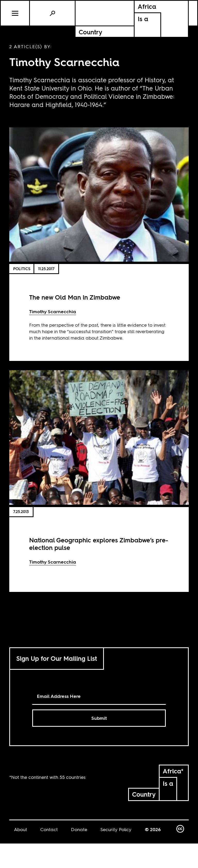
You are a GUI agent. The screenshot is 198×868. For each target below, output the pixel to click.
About (20, 829)
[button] (15, 13)
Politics (21, 268)
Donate (79, 829)
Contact (49, 829)
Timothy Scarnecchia (52, 311)
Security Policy (115, 829)
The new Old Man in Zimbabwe (74, 297)
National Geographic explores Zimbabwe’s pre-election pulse (98, 544)
